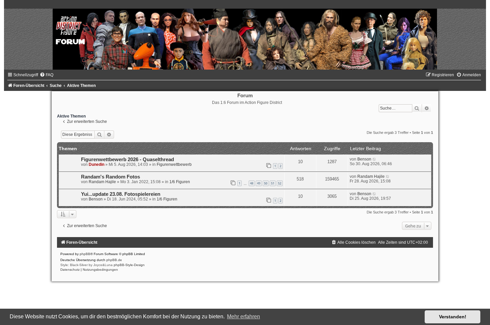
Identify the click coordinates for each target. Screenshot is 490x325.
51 (272, 183)
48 (251, 183)
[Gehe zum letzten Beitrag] (374, 159)
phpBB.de (114, 260)
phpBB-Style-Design (129, 265)
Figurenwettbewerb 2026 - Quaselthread (127, 159)
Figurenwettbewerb (174, 164)
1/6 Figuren (179, 181)
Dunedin (96, 164)
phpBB (85, 254)
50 (265, 183)
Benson (364, 159)
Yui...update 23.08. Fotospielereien (120, 194)
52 (279, 183)
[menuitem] (46, 75)
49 (258, 183)
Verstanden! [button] (452, 316)
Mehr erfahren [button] (243, 316)
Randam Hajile (102, 181)
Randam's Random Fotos (110, 176)
